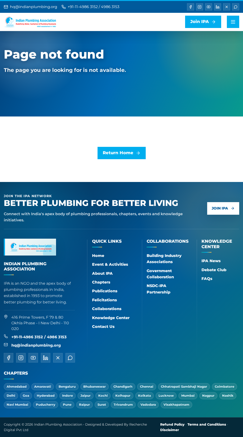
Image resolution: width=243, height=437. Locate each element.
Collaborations (107, 309)
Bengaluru (67, 386)
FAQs (206, 278)
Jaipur (85, 395)
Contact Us (103, 326)
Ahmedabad (17, 386)
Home (98, 255)
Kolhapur (123, 395)
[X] (226, 6)
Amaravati (42, 386)
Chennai (146, 386)
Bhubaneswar (94, 386)
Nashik (228, 395)
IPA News (211, 261)
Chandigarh (122, 386)
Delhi (11, 395)
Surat (102, 404)
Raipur (84, 404)
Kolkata (144, 395)
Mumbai (188, 395)
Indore (67, 395)
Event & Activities (110, 264)
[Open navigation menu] (233, 22)
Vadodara (148, 404)
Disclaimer (169, 430)
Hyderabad (46, 395)
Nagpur (208, 395)
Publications (104, 291)
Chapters (101, 282)
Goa (26, 395)
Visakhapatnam (176, 404)
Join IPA (220, 208)
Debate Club (213, 270)
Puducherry (45, 404)
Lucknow (166, 395)
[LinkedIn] (217, 6)
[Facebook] (190, 6)
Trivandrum (123, 404)
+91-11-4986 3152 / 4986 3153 (93, 7)
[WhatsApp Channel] (235, 6)
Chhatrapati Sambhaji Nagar (184, 386)
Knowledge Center (111, 318)
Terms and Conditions (206, 424)
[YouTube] (208, 6)
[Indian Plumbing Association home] (30, 22)
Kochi (103, 395)
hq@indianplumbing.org (33, 7)
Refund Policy (172, 424)
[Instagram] (199, 6)
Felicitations (104, 300)
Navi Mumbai (17, 404)
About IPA (102, 273)
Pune (67, 404)
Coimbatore (224, 386)
